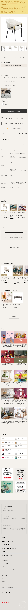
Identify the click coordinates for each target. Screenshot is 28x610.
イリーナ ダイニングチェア (6, 305)
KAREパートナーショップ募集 (9, 569)
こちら (15, 183)
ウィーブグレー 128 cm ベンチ (17, 305)
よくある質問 (5, 563)
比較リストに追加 (19, 118)
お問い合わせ (5, 566)
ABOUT (8, 555)
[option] (14, 29)
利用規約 (3, 581)
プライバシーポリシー (6, 584)
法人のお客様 (5, 575)
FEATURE (7, 545)
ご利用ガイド (5, 560)
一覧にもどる (14, 316)
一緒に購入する (7, 104)
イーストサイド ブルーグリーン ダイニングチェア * (13, 214)
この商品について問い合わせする (15, 123)
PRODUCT (7, 541)
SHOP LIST (9, 548)
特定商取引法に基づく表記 (7, 587)
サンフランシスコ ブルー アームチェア (21, 214)
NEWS (6, 552)
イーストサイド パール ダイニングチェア (4, 214)
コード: (2, 68)
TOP (5, 538)
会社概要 (3, 578)
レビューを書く (14, 234)
